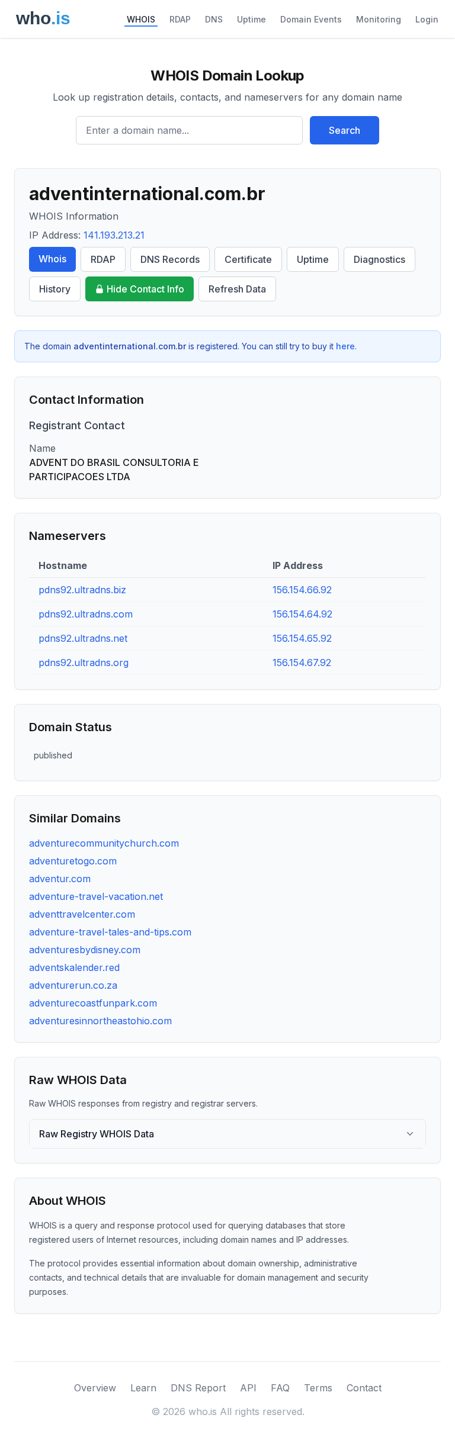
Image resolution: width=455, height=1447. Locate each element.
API (248, 1388)
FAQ (280, 1388)
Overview (95, 1388)
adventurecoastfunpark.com (93, 1003)
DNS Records (170, 259)
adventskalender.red (74, 967)
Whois (52, 259)
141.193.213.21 (114, 235)
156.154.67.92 (302, 662)
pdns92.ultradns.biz (82, 590)
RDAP (180, 19)
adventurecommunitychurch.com (104, 843)
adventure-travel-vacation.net (96, 896)
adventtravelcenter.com (82, 914)
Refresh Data (237, 289)
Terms (318, 1388)
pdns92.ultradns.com (86, 614)
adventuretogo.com (73, 861)
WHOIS (141, 19)
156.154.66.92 (302, 590)
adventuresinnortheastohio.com (100, 1021)
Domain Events (311, 19)
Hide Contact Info (145, 289)
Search (344, 130)
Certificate (248, 259)
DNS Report (198, 1388)
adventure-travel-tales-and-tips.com (110, 932)
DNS (214, 19)
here (345, 346)
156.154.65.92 (302, 638)
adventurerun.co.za (73, 985)
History (55, 289)
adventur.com (60, 879)
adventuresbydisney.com (84, 950)
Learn (143, 1388)
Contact (364, 1388)
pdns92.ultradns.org (84, 662)
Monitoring (378, 19)
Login (426, 19)
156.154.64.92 (302, 614)
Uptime (251, 19)
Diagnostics (379, 259)
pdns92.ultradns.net (83, 638)
